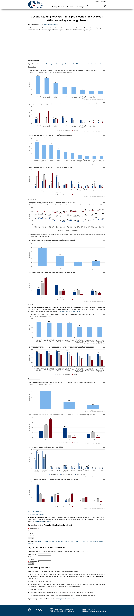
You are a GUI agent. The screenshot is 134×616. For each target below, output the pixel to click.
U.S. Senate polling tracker (36, 511)
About (97, 1)
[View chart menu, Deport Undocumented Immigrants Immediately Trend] (104, 203)
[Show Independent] (66, 130)
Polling (54, 7)
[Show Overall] (66, 230)
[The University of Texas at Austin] (35, 610)
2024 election (40, 541)
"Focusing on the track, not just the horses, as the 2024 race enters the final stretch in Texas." (73, 64)
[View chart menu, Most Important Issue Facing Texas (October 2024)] (104, 135)
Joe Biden (92, 541)
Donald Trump (83, 541)
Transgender (65, 541)
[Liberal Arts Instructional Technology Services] (94, 610)
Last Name (31, 536)
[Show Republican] (75, 130)
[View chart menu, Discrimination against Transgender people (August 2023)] (104, 479)
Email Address (33, 531)
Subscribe (103, 1)
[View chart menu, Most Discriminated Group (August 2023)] (104, 447)
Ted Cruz (31, 543)
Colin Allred (74, 541)
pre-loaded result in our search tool (69, 311)
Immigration (56, 541)
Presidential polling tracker (36, 514)
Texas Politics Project (51, 25)
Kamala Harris (100, 541)
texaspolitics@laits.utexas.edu (66, 599)
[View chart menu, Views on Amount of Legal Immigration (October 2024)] (104, 240)
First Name (31, 533)
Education (62, 7)
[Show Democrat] (59, 130)
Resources (70, 7)
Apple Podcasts (39, 521)
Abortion (48, 541)
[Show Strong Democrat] (80, 474)
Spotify (49, 521)
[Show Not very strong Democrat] (67, 474)
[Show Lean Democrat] (53, 474)
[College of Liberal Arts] (62, 610)
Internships (80, 7)
